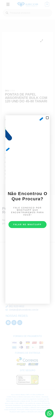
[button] (49, 413)
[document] (27, 209)
